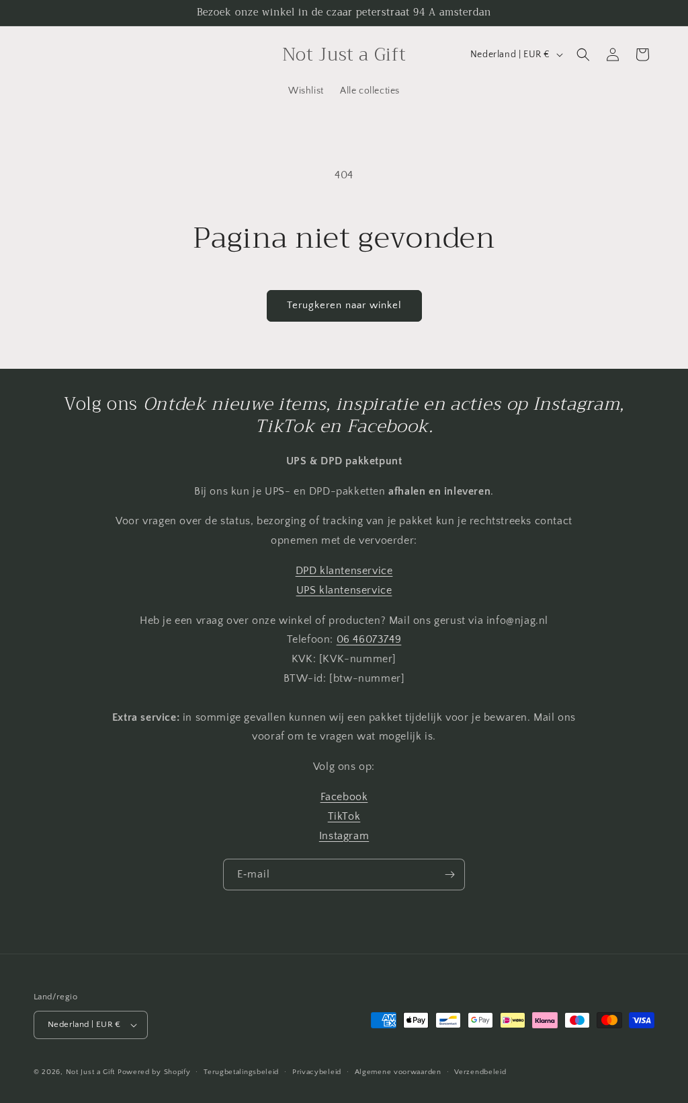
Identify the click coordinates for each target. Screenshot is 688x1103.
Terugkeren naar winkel (344, 305)
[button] (583, 54)
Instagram (344, 836)
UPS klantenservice (344, 590)
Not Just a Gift (91, 1072)
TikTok (344, 816)
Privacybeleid (316, 1072)
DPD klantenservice (344, 571)
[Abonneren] (449, 874)
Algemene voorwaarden (398, 1072)
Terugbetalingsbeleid (241, 1072)
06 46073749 (369, 639)
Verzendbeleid (480, 1072)
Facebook (344, 797)
